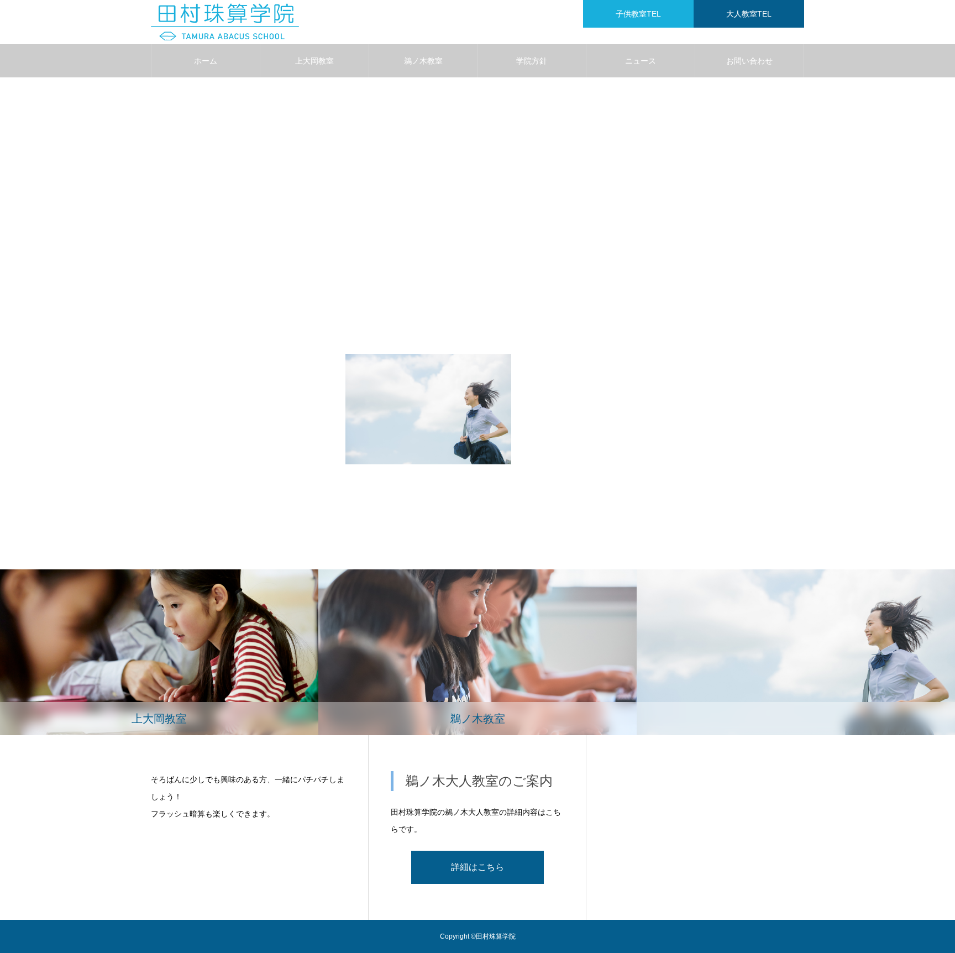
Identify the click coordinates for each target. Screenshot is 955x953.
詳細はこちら (477, 867)
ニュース (640, 60)
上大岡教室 (314, 60)
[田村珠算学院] (225, 22)
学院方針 (531, 60)
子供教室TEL (638, 13)
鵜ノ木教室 (423, 60)
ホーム (205, 60)
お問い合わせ (749, 60)
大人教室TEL (749, 13)
